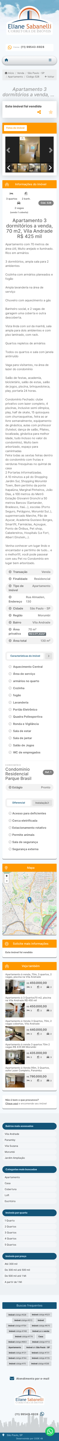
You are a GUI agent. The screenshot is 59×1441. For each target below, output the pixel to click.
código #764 (17, 1325)
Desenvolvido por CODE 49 (29, 1438)
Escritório (10, 1201)
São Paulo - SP (36, 73)
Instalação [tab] (41, 802)
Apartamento (15, 76)
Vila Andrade (12, 1133)
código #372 (23, 1320)
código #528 (17, 1315)
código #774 (24, 1336)
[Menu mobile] (6, 60)
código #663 (17, 1342)
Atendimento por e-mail (32, 1378)
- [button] (7, 880)
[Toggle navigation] (50, 60)
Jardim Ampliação (15, 1157)
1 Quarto (10, 1220)
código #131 (17, 1353)
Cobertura (11, 1189)
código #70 (17, 1363)
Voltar (50, 76)
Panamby (10, 1139)
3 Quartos (10, 1232)
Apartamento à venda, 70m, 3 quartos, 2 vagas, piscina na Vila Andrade (28, 976)
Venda (20, 73)
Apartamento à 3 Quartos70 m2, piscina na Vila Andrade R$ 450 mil (28, 999)
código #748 (18, 1331)
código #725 (41, 1358)
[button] (9, 150)
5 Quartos (10, 1244)
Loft (7, 1195)
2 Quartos (10, 1226)
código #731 (40, 1353)
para (40, 1331)
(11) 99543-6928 (32, 47)
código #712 (41, 1342)
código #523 (41, 1314)
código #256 (40, 1363)
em (38, 1347)
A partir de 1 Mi (13, 1281)
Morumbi (10, 1151)
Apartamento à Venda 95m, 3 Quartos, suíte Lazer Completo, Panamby (27, 1069)
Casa (8, 1183)
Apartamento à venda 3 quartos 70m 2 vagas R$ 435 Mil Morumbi (27, 1046)
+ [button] (7, 876)
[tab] (15, 128)
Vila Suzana (11, 1145)
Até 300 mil (11, 1263)
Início (10, 73)
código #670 (41, 1325)
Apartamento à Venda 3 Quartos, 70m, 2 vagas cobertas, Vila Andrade (28, 1022)
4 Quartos (10, 1238)
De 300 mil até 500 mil (17, 1269)
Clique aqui (11, 1103)
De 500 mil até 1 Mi (15, 1275)
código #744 (17, 1358)
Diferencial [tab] (18, 802)
